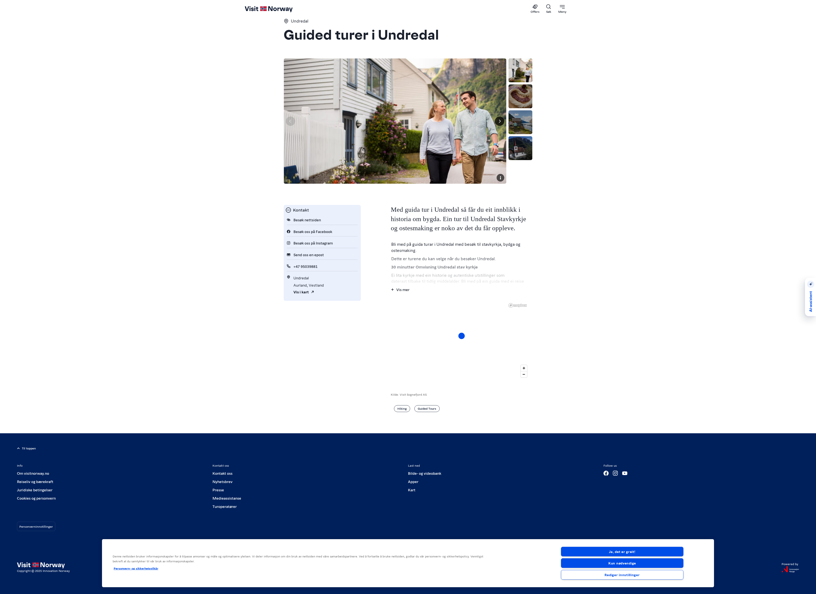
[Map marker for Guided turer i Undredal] (461, 336)
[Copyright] (500, 178)
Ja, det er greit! (622, 551)
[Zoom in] (524, 368)
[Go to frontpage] (276, 9)
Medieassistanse (226, 498)
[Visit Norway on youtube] (624, 473)
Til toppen (29, 448)
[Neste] (499, 121)
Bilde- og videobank (424, 473)
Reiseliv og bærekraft (35, 481)
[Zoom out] (524, 374)
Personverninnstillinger (36, 526)
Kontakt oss (222, 473)
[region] (461, 340)
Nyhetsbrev (222, 481)
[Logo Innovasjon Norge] (790, 569)
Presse (218, 489)
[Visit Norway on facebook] (606, 473)
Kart (411, 489)
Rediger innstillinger (622, 575)
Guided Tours (427, 408)
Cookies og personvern (36, 498)
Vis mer (402, 289)
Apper (413, 481)
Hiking (402, 408)
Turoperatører (224, 506)
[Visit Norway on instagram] (615, 473)
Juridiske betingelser (34, 489)
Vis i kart (301, 291)
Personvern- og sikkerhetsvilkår (136, 568)
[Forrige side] (290, 121)
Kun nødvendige (622, 563)
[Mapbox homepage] (517, 305)
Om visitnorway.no (33, 473)
